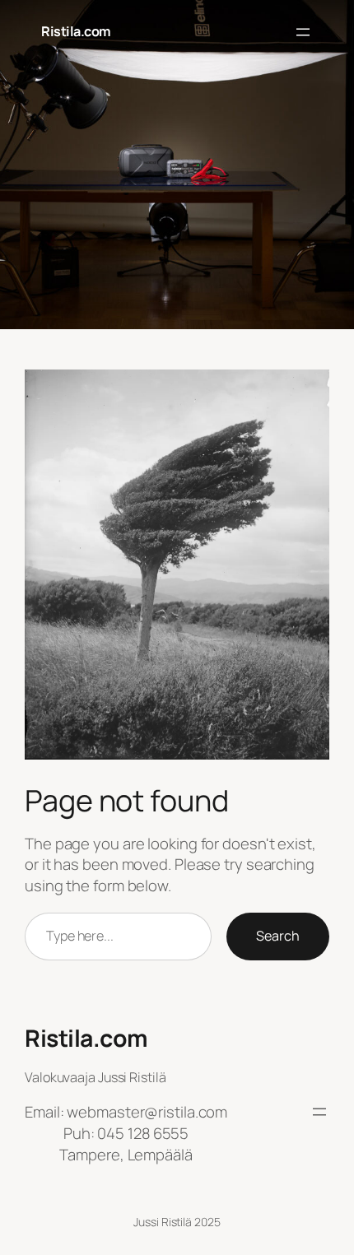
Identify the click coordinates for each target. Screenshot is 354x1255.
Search (278, 936)
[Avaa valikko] (303, 32)
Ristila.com (76, 31)
